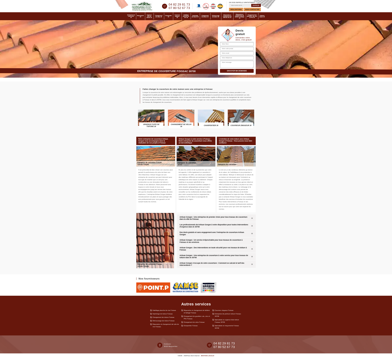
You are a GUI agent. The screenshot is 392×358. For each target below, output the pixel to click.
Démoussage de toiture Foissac (164, 321)
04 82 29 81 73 (179, 4)
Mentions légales (207, 355)
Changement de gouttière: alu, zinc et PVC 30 (252, 16)
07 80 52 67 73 (179, 8)
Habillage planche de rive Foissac (164, 310)
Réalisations (236, 9)
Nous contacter (252, 9)
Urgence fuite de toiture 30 (149, 16)
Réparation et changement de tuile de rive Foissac (166, 325)
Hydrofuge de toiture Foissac (163, 314)
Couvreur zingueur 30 (177, 16)
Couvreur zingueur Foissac (224, 310)
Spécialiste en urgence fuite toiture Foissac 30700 (227, 321)
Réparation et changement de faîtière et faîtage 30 (239, 16)
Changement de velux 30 (158, 16)
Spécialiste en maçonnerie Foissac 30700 (227, 327)
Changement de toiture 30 (205, 16)
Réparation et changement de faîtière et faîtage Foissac (197, 311)
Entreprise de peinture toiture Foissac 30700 (228, 315)
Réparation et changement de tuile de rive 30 (227, 16)
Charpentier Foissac (191, 325)
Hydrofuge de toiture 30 (195, 16)
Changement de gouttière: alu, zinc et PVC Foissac (197, 317)
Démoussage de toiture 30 (215, 16)
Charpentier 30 (168, 16)
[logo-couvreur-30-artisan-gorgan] (144, 6)
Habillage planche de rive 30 (186, 16)
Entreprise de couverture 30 (131, 16)
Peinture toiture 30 (262, 16)
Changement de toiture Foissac (163, 317)
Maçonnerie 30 (140, 16)
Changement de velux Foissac (194, 322)
